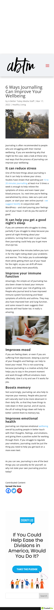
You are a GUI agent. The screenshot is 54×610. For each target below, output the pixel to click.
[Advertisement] (27, 27)
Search (43, 595)
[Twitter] (13, 490)
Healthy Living (19, 104)
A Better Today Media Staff (21, 101)
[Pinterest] (19, 490)
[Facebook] (8, 490)
